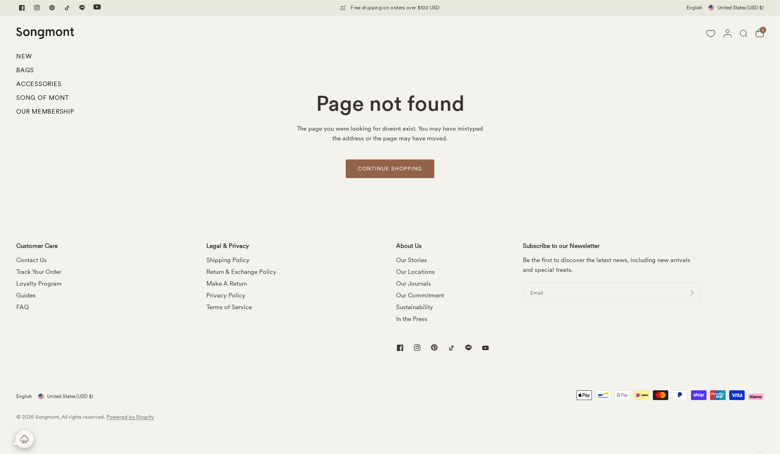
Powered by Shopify (130, 417)
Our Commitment (420, 295)
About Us (409, 246)
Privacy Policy (225, 295)
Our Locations (415, 271)
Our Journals (413, 283)
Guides (26, 295)
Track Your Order (38, 271)
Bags (25, 70)
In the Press (411, 319)
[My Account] (727, 33)
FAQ (22, 307)
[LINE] (82, 7)
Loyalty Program (39, 283)
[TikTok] (67, 7)
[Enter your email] (692, 292)
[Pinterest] (52, 7)
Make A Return (226, 283)
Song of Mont (42, 97)
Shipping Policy (227, 260)
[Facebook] (22, 7)
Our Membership (45, 111)
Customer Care (37, 246)
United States (740, 8)
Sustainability (414, 307)
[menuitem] (45, 58)
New (24, 56)
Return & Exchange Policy (241, 271)
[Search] (744, 33)
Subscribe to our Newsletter (561, 246)
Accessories (38, 84)
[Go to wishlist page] (710, 33)
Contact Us (31, 260)
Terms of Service (229, 307)
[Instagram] (37, 7)
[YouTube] (97, 7)
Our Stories (411, 260)
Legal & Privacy (227, 246)
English (694, 8)
